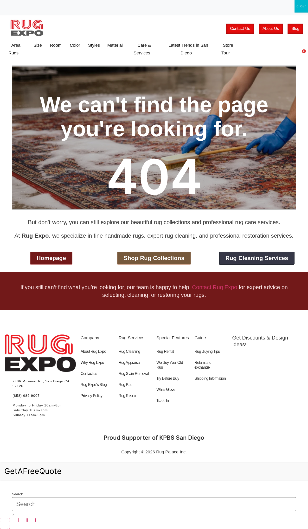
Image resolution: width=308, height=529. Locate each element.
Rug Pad (125, 385)
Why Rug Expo (92, 362)
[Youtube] (259, 379)
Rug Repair (127, 396)
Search (17, 494)
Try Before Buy (167, 378)
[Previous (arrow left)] (4, 527)
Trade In (162, 400)
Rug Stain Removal (134, 374)
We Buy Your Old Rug (169, 364)
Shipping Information (210, 378)
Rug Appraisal (130, 362)
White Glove (165, 389)
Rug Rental (165, 351)
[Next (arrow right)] (13, 527)
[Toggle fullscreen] (13, 520)
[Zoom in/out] (4, 520)
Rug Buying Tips (207, 351)
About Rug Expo (93, 351)
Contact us (89, 374)
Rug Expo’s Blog (94, 385)
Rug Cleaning (129, 351)
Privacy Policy (91, 396)
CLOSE (301, 6)
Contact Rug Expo (214, 287)
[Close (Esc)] (31, 520)
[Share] (22, 520)
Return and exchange (203, 364)
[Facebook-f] (241, 379)
